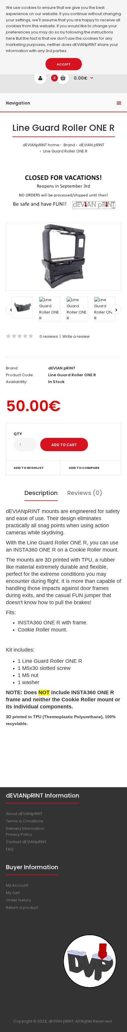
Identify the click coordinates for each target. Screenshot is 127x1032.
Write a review (76, 336)
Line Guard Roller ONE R (64, 151)
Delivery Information (25, 828)
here (10, 38)
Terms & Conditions (24, 821)
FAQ (10, 849)
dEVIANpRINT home (41, 145)
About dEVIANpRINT (24, 813)
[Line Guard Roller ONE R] (63, 256)
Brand (69, 145)
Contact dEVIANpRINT (26, 842)
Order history (18, 900)
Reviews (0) (84, 493)
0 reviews (49, 336)
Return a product (22, 907)
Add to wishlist (29, 467)
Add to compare (84, 467)
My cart (13, 893)
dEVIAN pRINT (91, 145)
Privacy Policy (19, 834)
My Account (17, 885)
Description (41, 493)
